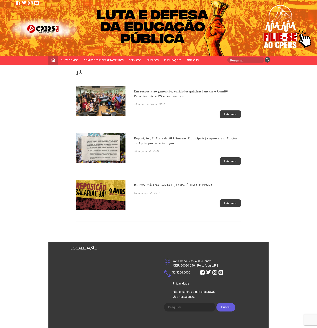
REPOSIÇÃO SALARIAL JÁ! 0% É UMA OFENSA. (174, 185)
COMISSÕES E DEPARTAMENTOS (104, 60)
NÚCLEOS (153, 60)
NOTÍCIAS (193, 60)
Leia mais (230, 114)
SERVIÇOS (135, 60)
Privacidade (181, 283)
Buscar (225, 307)
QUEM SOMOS (69, 60)
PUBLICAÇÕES (172, 60)
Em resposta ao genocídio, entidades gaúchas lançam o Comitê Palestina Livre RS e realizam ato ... (181, 94)
